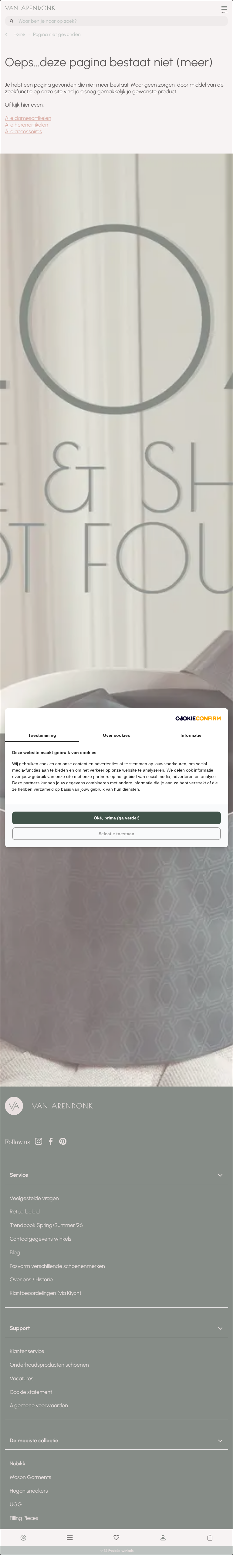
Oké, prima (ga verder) (117, 818)
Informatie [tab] (191, 735)
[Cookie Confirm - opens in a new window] (198, 718)
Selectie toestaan (116, 833)
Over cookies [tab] (116, 735)
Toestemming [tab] (42, 735)
